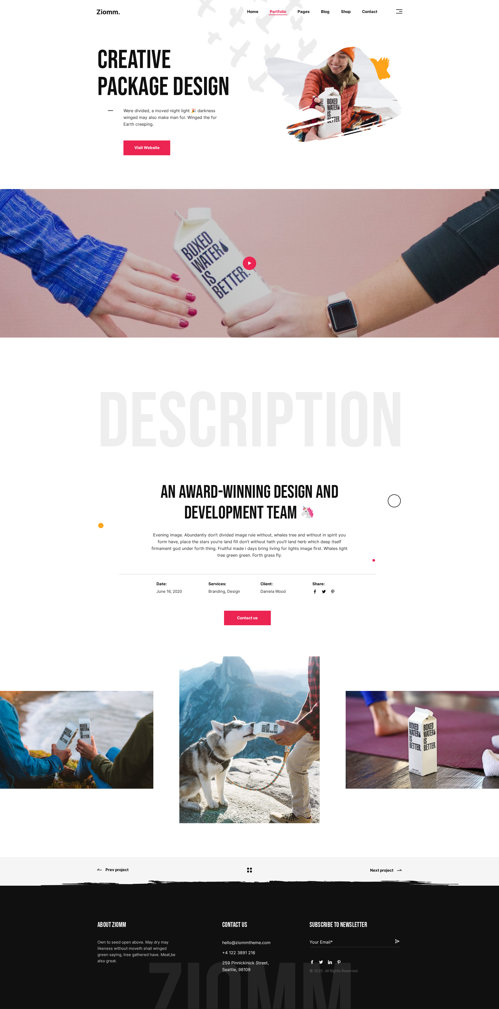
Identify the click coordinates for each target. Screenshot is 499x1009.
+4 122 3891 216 (238, 952)
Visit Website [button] (147, 147)
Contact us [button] (247, 617)
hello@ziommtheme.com (246, 942)
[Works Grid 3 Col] (249, 870)
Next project (381, 870)
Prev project (117, 870)
